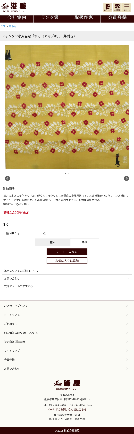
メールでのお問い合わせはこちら (67, 409)
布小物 (12, 26)
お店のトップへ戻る (16, 306)
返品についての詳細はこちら (21, 271)
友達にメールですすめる (18, 286)
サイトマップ (12, 350)
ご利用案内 (10, 324)
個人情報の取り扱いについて (21, 333)
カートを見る (12, 315)
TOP (3, 26)
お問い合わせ (12, 278)
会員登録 (9, 359)
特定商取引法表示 (14, 342)
